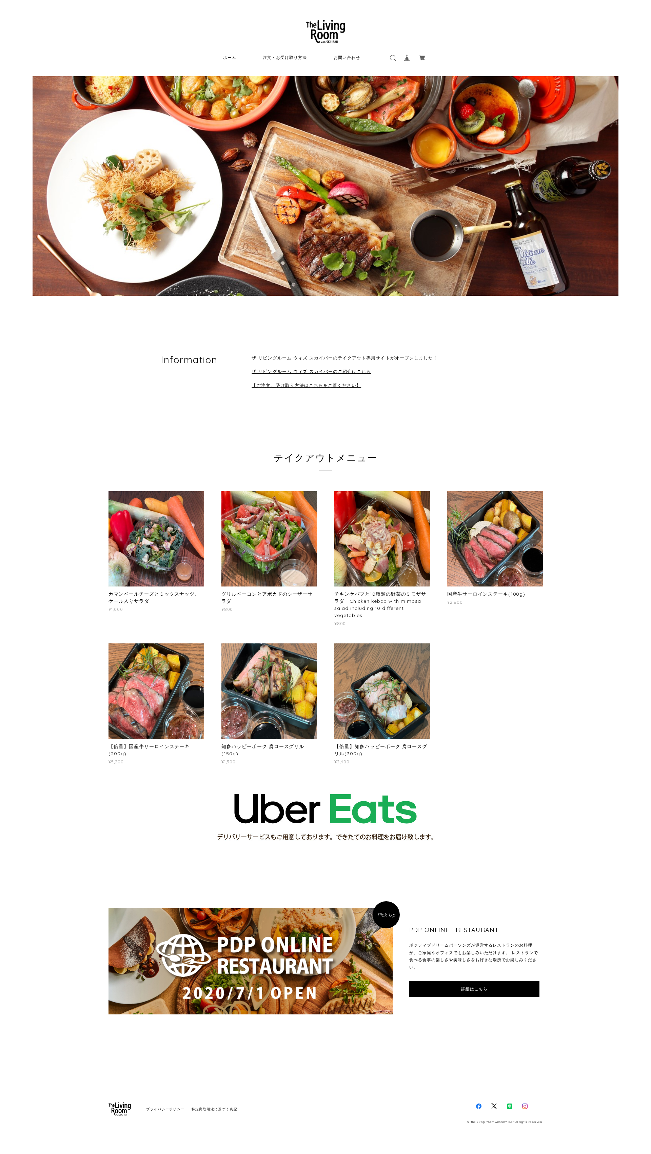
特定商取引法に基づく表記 (214, 1109)
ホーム (229, 57)
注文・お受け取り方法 (285, 57)
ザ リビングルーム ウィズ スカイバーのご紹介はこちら (311, 371)
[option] (325, 186)
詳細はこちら (474, 989)
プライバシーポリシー (165, 1109)
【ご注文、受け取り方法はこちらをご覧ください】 (306, 385)
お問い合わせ (347, 57)
